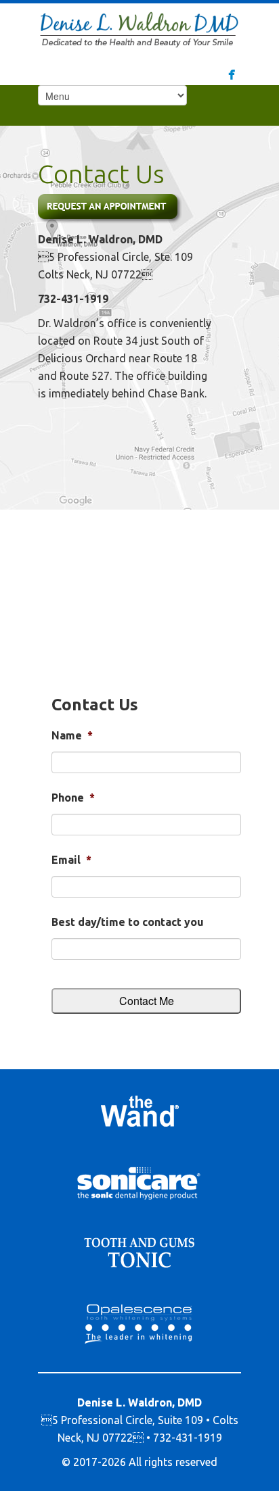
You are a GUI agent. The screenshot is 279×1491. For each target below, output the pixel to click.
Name (72, 735)
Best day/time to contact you (127, 922)
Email (71, 860)
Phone (73, 797)
